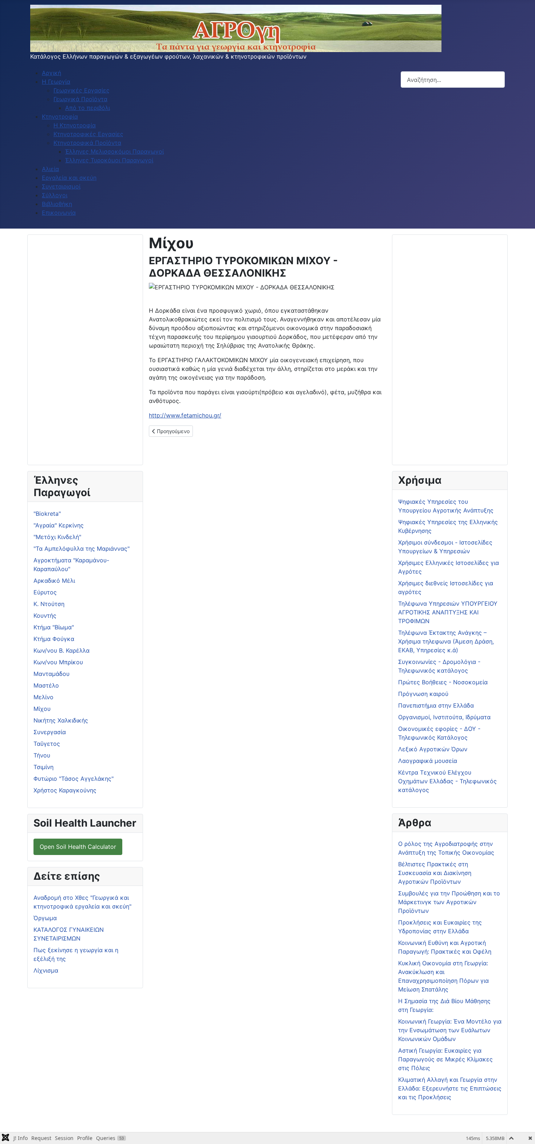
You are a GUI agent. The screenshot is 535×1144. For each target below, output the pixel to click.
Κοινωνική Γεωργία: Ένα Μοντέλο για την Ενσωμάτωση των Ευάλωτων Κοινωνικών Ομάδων (450, 1030)
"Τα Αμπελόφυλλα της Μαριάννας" (81, 548)
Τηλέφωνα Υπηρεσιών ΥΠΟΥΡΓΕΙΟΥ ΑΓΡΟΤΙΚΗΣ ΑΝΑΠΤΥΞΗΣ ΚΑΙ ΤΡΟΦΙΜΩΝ (448, 612)
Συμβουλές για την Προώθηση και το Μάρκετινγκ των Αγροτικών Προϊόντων (449, 902)
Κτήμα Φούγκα (53, 638)
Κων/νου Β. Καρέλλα (61, 650)
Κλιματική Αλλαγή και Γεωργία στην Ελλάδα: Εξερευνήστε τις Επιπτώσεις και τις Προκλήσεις (450, 1088)
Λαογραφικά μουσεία (427, 760)
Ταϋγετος (46, 743)
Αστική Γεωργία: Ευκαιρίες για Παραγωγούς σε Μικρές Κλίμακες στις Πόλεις (445, 1059)
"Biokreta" (47, 513)
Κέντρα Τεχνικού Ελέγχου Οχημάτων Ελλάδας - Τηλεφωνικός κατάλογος (447, 781)
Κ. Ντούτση (48, 603)
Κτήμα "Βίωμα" (53, 627)
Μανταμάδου (51, 673)
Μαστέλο (46, 685)
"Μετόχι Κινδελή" (57, 537)
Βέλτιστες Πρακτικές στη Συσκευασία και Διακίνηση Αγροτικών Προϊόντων (434, 872)
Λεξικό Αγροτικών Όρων (432, 749)
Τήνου (41, 755)
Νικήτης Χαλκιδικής (60, 720)
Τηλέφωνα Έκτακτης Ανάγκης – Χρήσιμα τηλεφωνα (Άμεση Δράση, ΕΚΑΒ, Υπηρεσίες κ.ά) (446, 641)
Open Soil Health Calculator (78, 846)
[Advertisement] (85, 350)
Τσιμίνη (43, 767)
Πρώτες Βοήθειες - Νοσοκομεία (443, 682)
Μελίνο (43, 697)
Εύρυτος (45, 592)
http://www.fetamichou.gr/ (185, 415)
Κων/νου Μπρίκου (58, 662)
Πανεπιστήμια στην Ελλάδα (436, 705)
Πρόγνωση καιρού (423, 693)
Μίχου (42, 708)
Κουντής (44, 615)
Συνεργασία (49, 732)
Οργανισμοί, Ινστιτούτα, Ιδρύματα (444, 717)
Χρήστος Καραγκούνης (64, 790)
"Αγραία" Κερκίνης (58, 525)
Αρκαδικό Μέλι (54, 580)
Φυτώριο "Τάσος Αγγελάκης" (73, 778)
